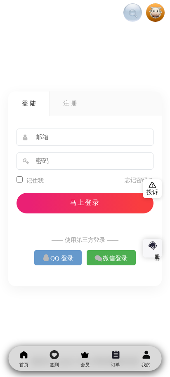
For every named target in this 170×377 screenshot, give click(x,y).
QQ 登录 (57, 258)
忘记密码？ (139, 180)
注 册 (70, 103)
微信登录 (111, 258)
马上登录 (85, 202)
